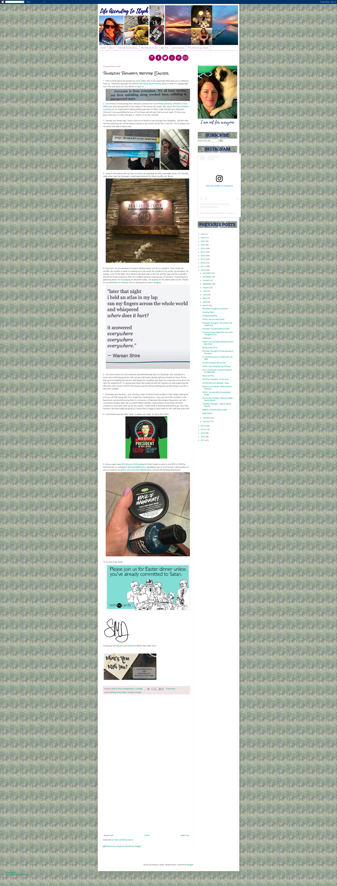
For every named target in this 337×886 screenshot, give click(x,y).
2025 (203, 238)
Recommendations (149, 48)
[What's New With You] (130, 667)
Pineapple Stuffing (209, 316)
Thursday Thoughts (134, 692)
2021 (203, 252)
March (205, 305)
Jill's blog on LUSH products (133, 464)
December (207, 273)
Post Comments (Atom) (123, 840)
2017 (203, 266)
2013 (203, 433)
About (112, 48)
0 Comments (170, 689)
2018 (203, 263)
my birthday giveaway (162, 103)
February (206, 418)
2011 (203, 440)
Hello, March (207, 413)
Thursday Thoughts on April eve (215, 309)
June (205, 295)
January (206, 421)
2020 (203, 256)
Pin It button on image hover (16, 874)
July (205, 291)
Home (103, 48)
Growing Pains (208, 312)
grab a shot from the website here (136, 470)
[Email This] (152, 689)
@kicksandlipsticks (136, 467)
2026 (203, 234)
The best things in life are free (214, 363)
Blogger (190, 865)
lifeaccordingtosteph (215, 213)
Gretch (130, 646)
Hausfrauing (178, 48)
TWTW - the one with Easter (213, 319)
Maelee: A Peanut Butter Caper (214, 410)
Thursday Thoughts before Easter (216, 329)
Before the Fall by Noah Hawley (147, 83)
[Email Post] (148, 689)
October (206, 280)
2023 (203, 245)
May (205, 298)
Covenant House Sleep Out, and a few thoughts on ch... (217, 333)
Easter (124, 692)
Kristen (120, 646)
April (205, 302)
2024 (203, 241)
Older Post (185, 835)
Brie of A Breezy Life (123, 282)
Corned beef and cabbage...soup (215, 383)
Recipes (164, 48)
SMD (202, 213)
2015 (203, 426)
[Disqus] (146, 731)
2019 (203, 259)
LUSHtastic (206, 338)
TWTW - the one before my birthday (216, 366)
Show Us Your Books (128, 48)
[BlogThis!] (155, 689)
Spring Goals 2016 (209, 348)
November (207, 277)
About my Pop (208, 376)
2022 (203, 248)
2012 (203, 437)
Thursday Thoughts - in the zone (215, 379)
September (207, 284)
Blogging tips (10, 872)
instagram (156, 282)
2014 (203, 429)
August (206, 288)
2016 (203, 270)
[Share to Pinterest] (162, 689)
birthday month (115, 692)
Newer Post (108, 835)
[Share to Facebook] (160, 689)
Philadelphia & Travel (198, 48)
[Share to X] (157, 689)
